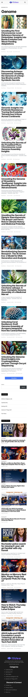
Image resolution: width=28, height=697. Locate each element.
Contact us (8, 685)
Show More (14, 378)
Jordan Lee (3, 587)
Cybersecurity (4, 402)
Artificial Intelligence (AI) (21, 15)
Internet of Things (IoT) (6, 409)
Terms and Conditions (11, 689)
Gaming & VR (4, 406)
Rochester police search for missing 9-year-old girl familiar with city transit (13, 440)
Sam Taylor (3, 556)
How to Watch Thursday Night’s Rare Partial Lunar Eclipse (13, 486)
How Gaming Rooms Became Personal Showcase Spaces (13, 519)
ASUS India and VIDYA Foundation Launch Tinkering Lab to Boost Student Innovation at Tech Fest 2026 (13, 510)
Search (2, 384)
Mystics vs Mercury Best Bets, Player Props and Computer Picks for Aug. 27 (13, 463)
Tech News (3, 413)
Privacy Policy (9, 687)
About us (8, 692)
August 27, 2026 (4, 443)
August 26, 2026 (4, 488)
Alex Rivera (3, 51)
